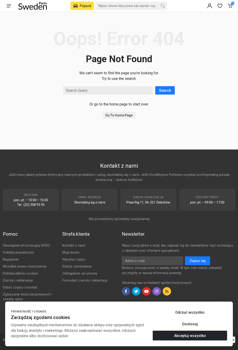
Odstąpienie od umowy (79, 273)
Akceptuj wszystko (190, 335)
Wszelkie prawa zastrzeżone (24, 266)
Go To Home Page (119, 115)
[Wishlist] (220, 6)
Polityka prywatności (18, 252)
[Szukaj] (162, 6)
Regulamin (11, 259)
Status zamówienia (77, 266)
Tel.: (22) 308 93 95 (31, 205)
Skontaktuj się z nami (89, 202)
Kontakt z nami (73, 245)
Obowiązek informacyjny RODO (26, 245)
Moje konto (70, 252)
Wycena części (73, 259)
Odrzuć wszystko (190, 312)
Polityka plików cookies (20, 273)
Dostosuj (190, 324)
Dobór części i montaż (20, 287)
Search (165, 90)
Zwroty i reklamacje (18, 280)
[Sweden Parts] (32, 6)
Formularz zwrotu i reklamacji (84, 280)
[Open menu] (9, 6)
